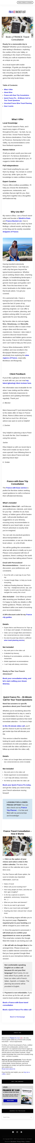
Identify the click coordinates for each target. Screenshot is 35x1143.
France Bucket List (14, 221)
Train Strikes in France (25, 2)
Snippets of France (10, 232)
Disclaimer (14, 1141)
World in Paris (24, 218)
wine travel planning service (14, 640)
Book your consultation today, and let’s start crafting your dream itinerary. (17, 681)
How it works (8, 106)
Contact (28, 1141)
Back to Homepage (17, 1017)
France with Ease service (16, 488)
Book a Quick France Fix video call (17, 1010)
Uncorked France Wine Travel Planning (18, 103)
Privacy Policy (21, 1141)
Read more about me (8, 1069)
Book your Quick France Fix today (17, 785)
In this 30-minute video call (14, 726)
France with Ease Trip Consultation (16, 95)
